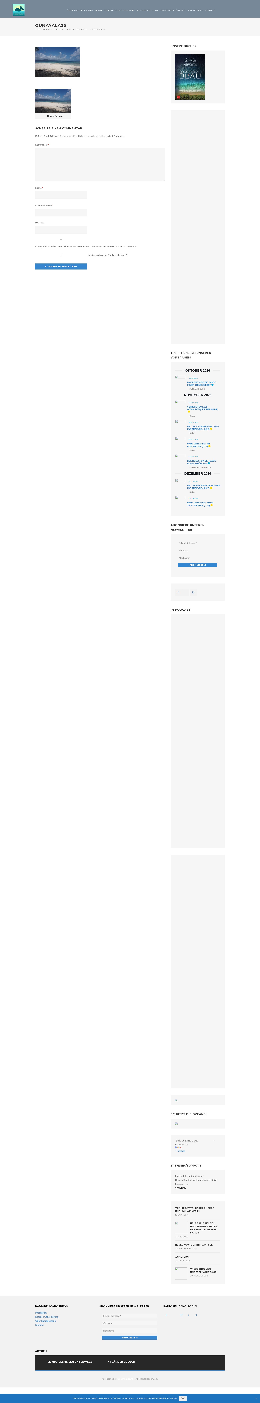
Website (39, 223)
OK (183, 1398)
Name (39, 187)
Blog (98, 10)
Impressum (41, 1312)
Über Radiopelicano (80, 10)
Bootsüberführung (173, 10)
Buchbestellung (147, 10)
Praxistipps (195, 10)
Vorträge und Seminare (119, 10)
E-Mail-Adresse (44, 205)
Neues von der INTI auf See (194, 1244)
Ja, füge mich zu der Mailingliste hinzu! (107, 255)
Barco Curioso (77, 29)
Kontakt (210, 10)
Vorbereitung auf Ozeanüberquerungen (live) (202, 408)
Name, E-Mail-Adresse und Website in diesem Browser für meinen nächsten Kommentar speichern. (85, 246)
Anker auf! (182, 1257)
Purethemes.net (125, 1378)
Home (59, 29)
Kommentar (42, 144)
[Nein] (256, 1398)
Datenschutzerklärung (46, 1316)
